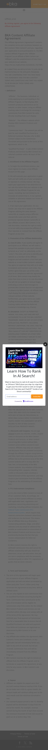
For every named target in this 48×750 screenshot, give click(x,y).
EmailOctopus (29, 401)
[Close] (45, 344)
